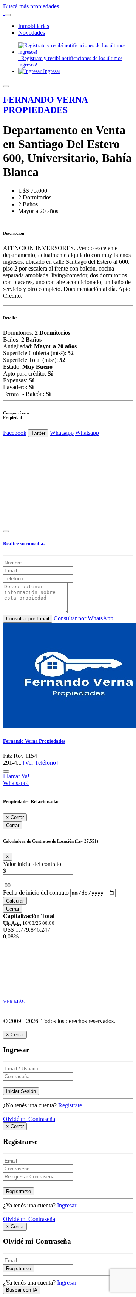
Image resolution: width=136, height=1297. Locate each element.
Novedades (31, 32)
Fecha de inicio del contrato (36, 892)
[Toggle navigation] (8, 15)
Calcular (15, 901)
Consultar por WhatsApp (83, 618)
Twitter (38, 433)
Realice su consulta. (24, 543)
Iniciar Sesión (21, 1091)
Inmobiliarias (33, 26)
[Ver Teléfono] (40, 762)
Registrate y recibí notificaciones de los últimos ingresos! (70, 61)
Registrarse (18, 1191)
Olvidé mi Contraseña (29, 1119)
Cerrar (12, 825)
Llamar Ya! (16, 776)
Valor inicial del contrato (32, 864)
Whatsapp (62, 433)
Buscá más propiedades (31, 6)
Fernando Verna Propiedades (34, 741)
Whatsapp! (16, 783)
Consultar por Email (27, 618)
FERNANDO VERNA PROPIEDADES (45, 105)
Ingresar (51, 71)
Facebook (14, 433)
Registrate (70, 1105)
